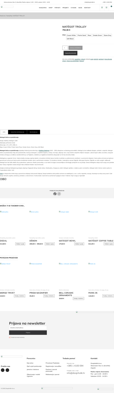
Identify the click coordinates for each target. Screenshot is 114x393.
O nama (73, 7)
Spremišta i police (10, 238)
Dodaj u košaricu (75, 48)
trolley (81, 61)
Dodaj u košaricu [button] (19, 296)
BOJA (64, 35)
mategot (101, 59)
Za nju (47, 290)
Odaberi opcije (20, 244)
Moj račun (30, 363)
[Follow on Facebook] (2, 370)
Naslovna (43, 7)
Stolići (83, 59)
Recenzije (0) (33, 132)
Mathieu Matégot (44, 150)
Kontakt (87, 7)
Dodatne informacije (17, 132)
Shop (50, 7)
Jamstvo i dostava (33, 369)
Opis (4, 132)
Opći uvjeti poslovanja (34, 366)
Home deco (32, 290)
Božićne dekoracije (64, 290)
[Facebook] (55, 194)
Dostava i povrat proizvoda (51, 370)
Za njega (43, 290)
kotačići (96, 59)
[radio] (71, 35)
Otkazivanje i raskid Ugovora (33, 375)
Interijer (61, 238)
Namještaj (9, 16)
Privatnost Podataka (52, 363)
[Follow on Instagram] (7, 370)
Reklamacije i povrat (52, 374)
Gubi (1, 173)
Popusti (57, 7)
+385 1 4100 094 (107, 2)
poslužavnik (108, 59)
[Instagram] (59, 194)
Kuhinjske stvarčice (69, 238)
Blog (80, 7)
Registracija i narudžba (53, 366)
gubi (91, 59)
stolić (64, 61)
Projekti (66, 7)
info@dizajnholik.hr (90, 2)
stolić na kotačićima (73, 61)
